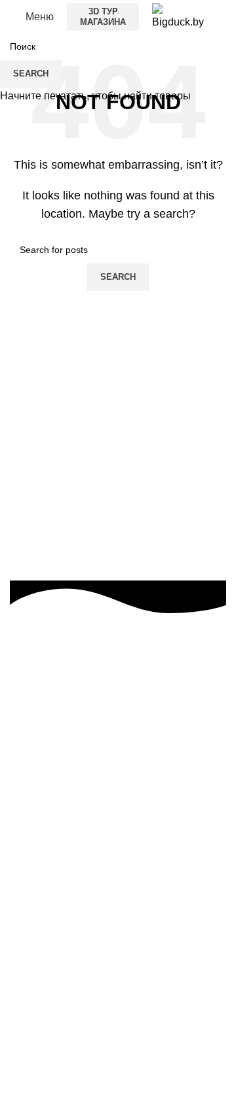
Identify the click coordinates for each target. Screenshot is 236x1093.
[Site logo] (178, 16)
